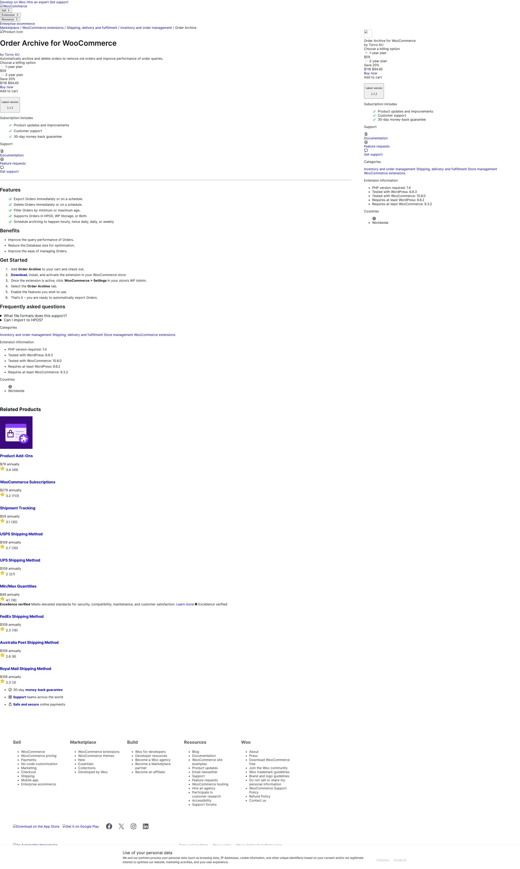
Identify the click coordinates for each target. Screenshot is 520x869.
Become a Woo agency (153, 760)
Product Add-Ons (16, 455)
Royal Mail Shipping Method (25, 668)
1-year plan (13, 67)
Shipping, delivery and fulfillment (92, 28)
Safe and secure (26, 704)
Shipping (28, 776)
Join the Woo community (268, 768)
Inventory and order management (146, 28)
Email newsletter (205, 772)
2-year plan (14, 75)
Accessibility (201, 800)
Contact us (257, 800)
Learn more (185, 604)
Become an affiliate (150, 772)
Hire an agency (203, 788)
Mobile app (29, 780)
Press (253, 756)
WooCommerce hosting (210, 784)
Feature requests (205, 780)
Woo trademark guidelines (269, 772)
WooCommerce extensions (43, 28)
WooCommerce (33, 752)
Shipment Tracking (17, 508)
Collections (86, 768)
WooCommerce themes (96, 756)
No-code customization (39, 764)
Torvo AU (12, 54)
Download (19, 275)
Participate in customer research (206, 794)
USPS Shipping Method (21, 534)
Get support (59, 2)
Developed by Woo (93, 772)
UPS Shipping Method (20, 560)
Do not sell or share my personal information (267, 782)
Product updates (205, 768)
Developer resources (151, 756)
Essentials (85, 764)
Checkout (28, 772)
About (254, 752)
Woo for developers (150, 752)
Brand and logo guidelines (269, 776)
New (81, 760)
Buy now (6, 87)
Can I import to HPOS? (23, 320)
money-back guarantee (44, 690)
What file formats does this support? (35, 316)
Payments (28, 760)
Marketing (29, 768)
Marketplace (9, 28)
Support (19, 697)
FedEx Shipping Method (22, 616)
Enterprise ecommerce (38, 784)
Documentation (204, 756)
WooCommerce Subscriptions (27, 482)
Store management (119, 335)
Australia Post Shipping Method (29, 642)
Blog (195, 752)
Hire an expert (38, 2)
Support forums (204, 804)
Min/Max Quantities (18, 586)
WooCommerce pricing (38, 756)
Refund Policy (259, 796)
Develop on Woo (13, 2)
